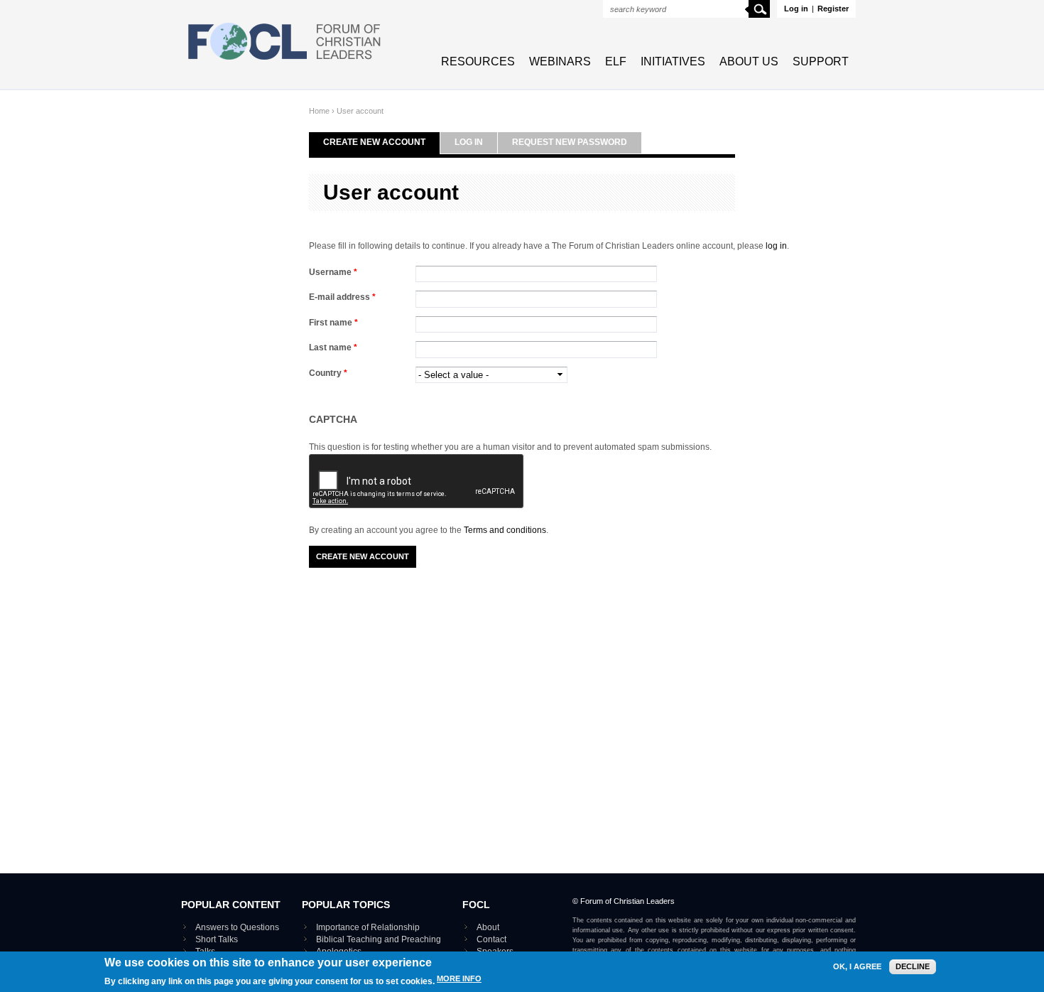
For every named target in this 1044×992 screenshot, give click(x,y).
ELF (615, 61)
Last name (333, 347)
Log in (796, 8)
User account (360, 111)
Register (833, 8)
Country (328, 373)
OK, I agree (857, 967)
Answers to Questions (237, 927)
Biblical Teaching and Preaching (378, 939)
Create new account (374, 142)
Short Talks (216, 939)
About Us (748, 61)
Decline (913, 966)
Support (821, 61)
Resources (478, 61)
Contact (491, 939)
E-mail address (342, 297)
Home (319, 111)
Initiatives (673, 61)
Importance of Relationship (368, 927)
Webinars (560, 61)
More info (459, 978)
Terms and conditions (505, 530)
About (488, 927)
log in (776, 246)
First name (333, 323)
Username (333, 272)
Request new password (569, 142)
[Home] (284, 61)
